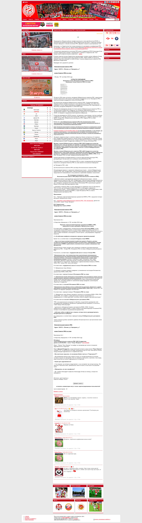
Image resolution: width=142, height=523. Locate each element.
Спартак (37, 19)
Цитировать (63, 405)
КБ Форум (85, 19)
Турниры (43, 19)
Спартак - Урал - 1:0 (36, 73)
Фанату (64, 19)
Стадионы (70, 19)
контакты (27, 517)
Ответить (57, 405)
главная (27, 516)
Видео (59, 19)
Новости (31, 19)
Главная (25, 19)
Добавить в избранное (97, 2)
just (56, 408)
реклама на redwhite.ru (30, 518)
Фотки (48, 19)
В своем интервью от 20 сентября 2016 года (66, 130)
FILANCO (76, 518)
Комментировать (58, 394)
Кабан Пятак (58, 437)
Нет (79, 405)
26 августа (37, 97)
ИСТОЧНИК (86, 342)
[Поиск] (114, 2)
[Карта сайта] (116, 2)
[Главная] (112, 2)
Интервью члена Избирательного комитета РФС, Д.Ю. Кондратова (75, 200)
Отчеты (54, 19)
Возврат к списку (58, 391)
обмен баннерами (29, 519)
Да (75, 405)
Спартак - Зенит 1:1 (37, 50)
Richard (57, 396)
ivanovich (57, 423)
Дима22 (57, 466)
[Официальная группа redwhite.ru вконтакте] (109, 2)
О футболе (78, 19)
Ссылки (91, 19)
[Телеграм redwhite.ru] (105, 2)
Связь (96, 19)
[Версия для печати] (118, 2)
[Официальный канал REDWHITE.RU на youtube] (107, 2)
